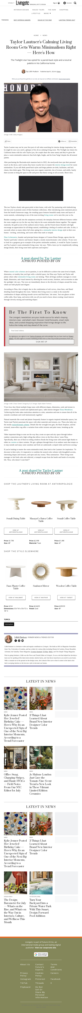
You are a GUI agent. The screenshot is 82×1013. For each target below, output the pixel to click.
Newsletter (74, 141)
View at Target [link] (66, 597)
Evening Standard (36, 652)
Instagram (25, 979)
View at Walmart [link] (16, 597)
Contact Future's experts (39, 967)
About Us (25, 964)
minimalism (9, 624)
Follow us (63, 141)
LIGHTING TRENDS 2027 (67, 20)
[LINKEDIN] (23, 640)
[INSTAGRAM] (19, 640)
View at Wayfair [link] (41, 597)
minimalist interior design (53, 230)
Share (8, 141)
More (46, 13)
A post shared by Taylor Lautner (41, 470)
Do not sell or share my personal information (41, 992)
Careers (55, 973)
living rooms (48, 215)
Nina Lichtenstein (10, 237)
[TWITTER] (16, 640)
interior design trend (62, 165)
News (45, 35)
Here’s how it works (64, 79)
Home (36, 35)
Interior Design (21, 10)
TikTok (24, 983)
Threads (39, 983)
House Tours (38, 10)
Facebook (55, 979)
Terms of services (36, 336)
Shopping (64, 10)
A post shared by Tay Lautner (41, 258)
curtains (14, 442)
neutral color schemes (17, 272)
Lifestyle (36, 13)
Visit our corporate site (45, 947)
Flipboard (25, 987)
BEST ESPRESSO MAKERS (22, 20)
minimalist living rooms (27, 277)
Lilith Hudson (34, 71)
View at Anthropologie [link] (15, 531)
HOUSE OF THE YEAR (45, 20)
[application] (41, 188)
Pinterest (40, 979)
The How (52, 10)
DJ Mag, (45, 652)
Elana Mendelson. (66, 410)
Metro (51, 652)
